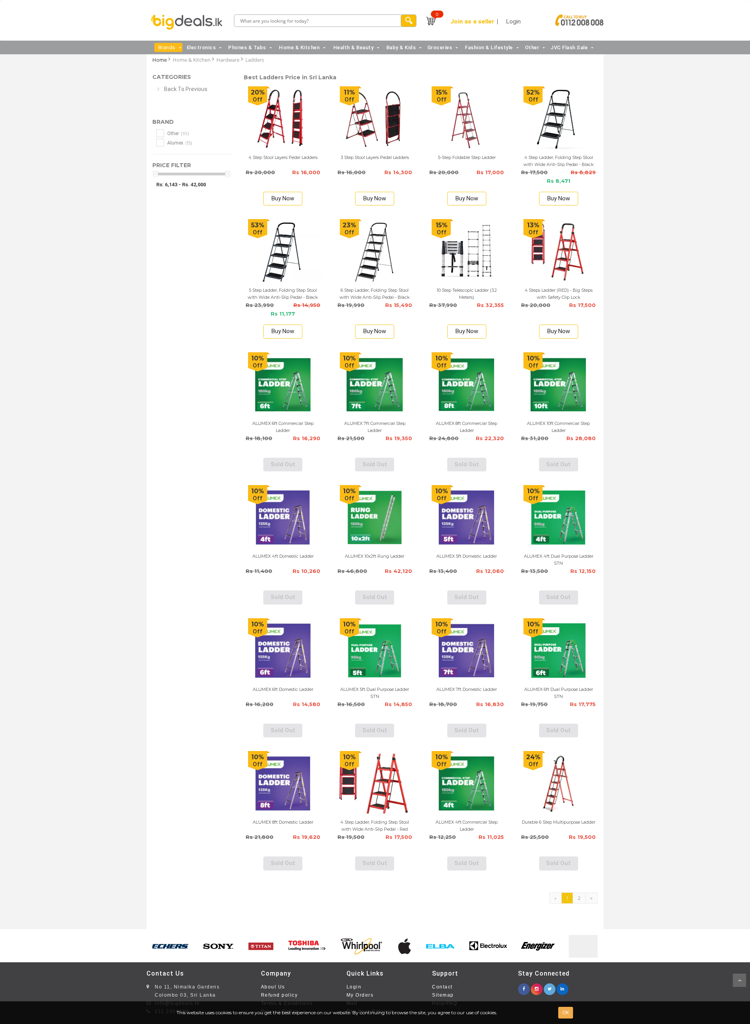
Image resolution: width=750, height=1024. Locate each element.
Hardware (227, 59)
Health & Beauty (353, 47)
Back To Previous (185, 89)
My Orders (360, 995)
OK (565, 1012)
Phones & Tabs (247, 47)
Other (532, 47)
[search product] (408, 20)
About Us (273, 987)
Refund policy (279, 995)
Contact (442, 987)
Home (159, 59)
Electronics (201, 47)
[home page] (188, 22)
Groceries (439, 47)
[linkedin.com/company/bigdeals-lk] (562, 986)
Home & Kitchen (299, 47)
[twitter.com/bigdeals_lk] (549, 986)
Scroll (739, 980)
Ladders (254, 59)
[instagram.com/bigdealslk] (537, 986)
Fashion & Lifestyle (489, 47)
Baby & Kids (401, 47)
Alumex (179, 143)
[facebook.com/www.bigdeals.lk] (524, 986)
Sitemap (443, 995)
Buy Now (282, 198)
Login (354, 987)
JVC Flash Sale (569, 47)
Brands (166, 47)
